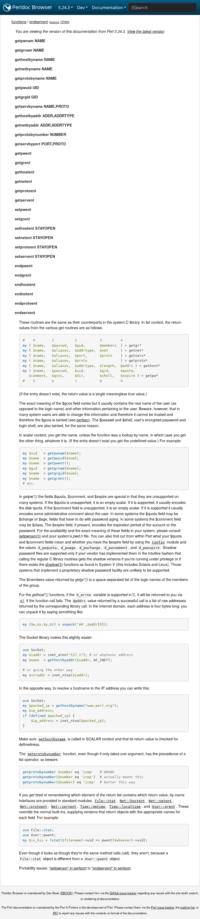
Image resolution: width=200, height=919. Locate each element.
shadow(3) (54, 564)
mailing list (187, 907)
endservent (38, 21)
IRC (55, 913)
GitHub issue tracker (123, 893)
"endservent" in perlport (111, 868)
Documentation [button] (107, 7)
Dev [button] (81, 7)
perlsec (83, 419)
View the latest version (145, 31)
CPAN (64, 22)
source (54, 22)
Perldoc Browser (31, 7)
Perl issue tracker (162, 907)
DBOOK (66, 893)
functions (18, 21)
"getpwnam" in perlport (67, 868)
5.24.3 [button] (64, 7)
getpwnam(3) (30, 536)
